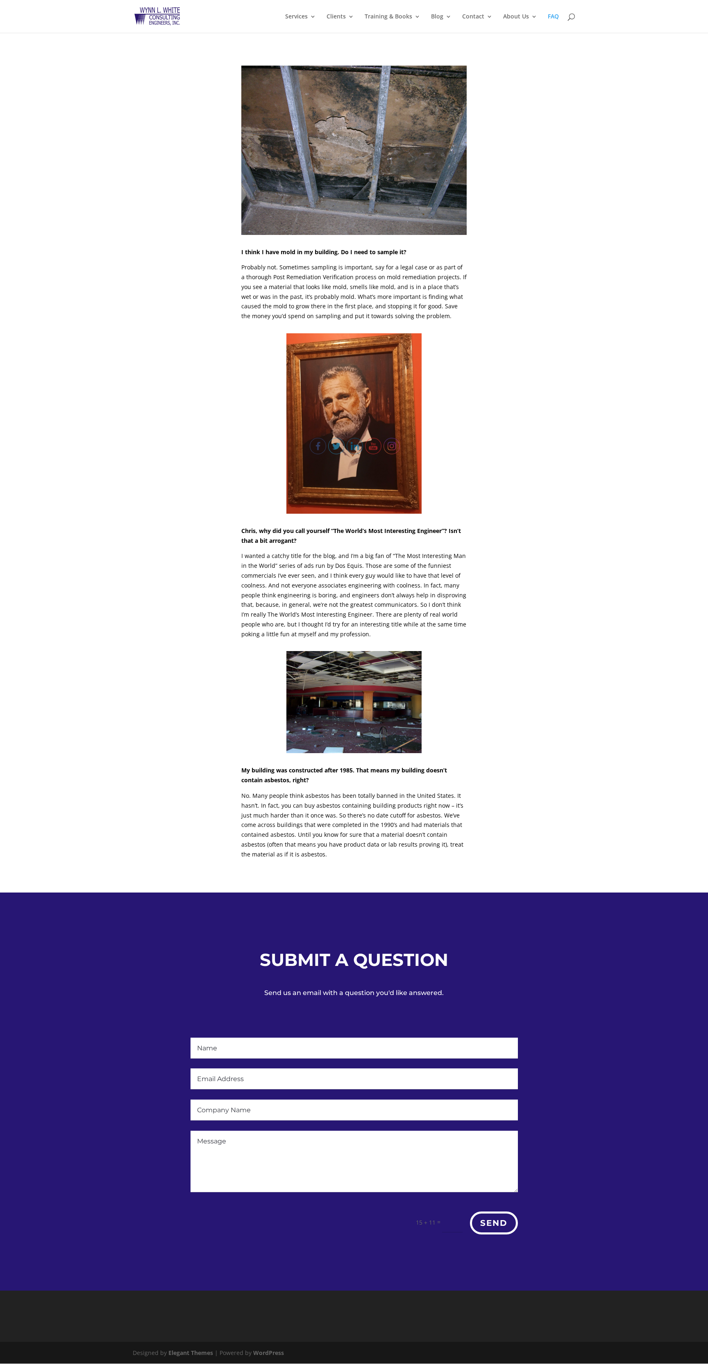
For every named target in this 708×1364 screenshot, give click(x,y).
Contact (473, 17)
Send (494, 1223)
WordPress (268, 1353)
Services (296, 17)
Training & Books (388, 17)
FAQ (553, 17)
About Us (516, 17)
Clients (336, 17)
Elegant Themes (190, 1353)
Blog (437, 17)
